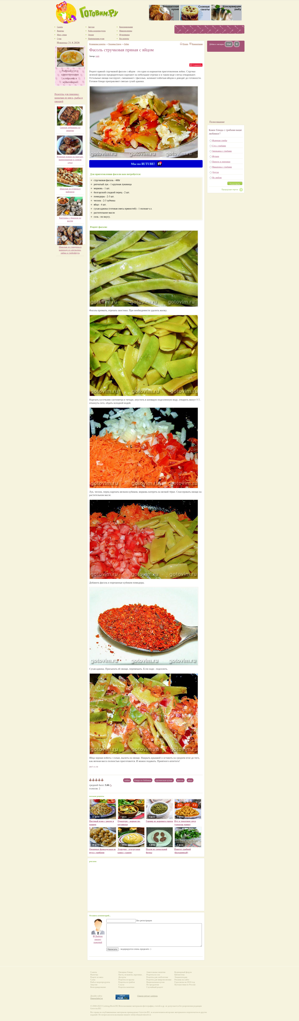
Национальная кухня (155, 982)
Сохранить (197, 65)
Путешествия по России (184, 984)
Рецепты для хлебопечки (157, 977)
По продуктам (152, 984)
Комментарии (197, 44)
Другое (215, 172)
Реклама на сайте (181, 979)
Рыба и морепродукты (100, 982)
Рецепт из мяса (96, 977)
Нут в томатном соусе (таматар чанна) (185, 822)
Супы (92, 979)
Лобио (127, 780)
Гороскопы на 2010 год (184, 982)
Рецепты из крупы (126, 979)
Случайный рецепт (154, 987)
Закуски (93, 984)
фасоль (180, 780)
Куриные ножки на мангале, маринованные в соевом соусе (70, 159)
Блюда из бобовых (142, 780)
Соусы (121, 984)
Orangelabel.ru (96, 998)
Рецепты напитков (126, 987)
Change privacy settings (147, 996)
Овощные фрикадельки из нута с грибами (102, 851)
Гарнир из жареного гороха (159, 821)
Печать (185, 44)
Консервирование (98, 987)
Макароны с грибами (222, 166)
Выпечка (94, 974)
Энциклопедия (180, 977)
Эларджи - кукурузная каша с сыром (129, 851)
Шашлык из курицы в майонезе (70, 190)
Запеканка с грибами (222, 150)
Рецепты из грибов (126, 982)
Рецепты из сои (153, 974)
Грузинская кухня (164, 780)
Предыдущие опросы (230, 189)
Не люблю (217, 177)
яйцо (190, 780)
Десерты (122, 977)
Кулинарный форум (183, 972)
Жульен (215, 156)
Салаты (93, 972)
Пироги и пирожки (221, 161)
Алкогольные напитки (155, 972)
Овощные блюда (114, 44)
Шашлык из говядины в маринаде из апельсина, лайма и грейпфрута (70, 249)
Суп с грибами (219, 145)
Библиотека (179, 974)
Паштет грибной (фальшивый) (182, 851)
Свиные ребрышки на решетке (70, 129)
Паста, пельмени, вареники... (130, 974)
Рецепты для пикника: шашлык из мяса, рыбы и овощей (69, 97)
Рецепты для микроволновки (158, 979)
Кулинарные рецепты (97, 44)
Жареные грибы (219, 140)
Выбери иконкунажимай (98, 939)
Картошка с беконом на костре (70, 219)
